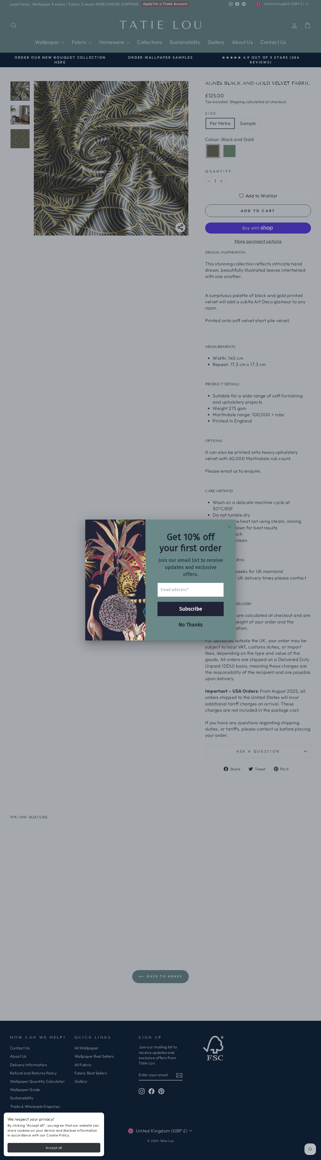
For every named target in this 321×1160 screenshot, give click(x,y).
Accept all (54, 1147)
